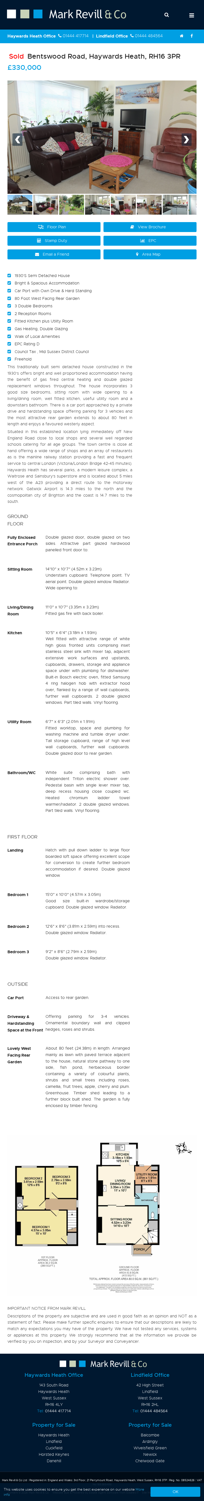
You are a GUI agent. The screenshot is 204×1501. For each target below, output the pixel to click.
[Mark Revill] (182, 36)
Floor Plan (56, 227)
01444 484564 (149, 36)
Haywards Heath (53, 1435)
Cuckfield (54, 1448)
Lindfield (54, 1441)
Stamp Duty (56, 240)
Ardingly (150, 1441)
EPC (152, 240)
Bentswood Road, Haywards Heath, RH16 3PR (94, 56)
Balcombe (150, 1435)
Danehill (54, 1461)
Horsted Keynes (54, 1454)
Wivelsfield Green (150, 1448)
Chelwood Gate (150, 1461)
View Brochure (152, 227)
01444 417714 (76, 36)
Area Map (151, 254)
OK (175, 1491)
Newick (150, 1454)
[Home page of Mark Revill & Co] (63, 18)
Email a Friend (56, 254)
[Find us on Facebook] (192, 36)
